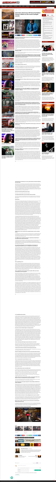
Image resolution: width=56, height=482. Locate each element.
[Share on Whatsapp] (30, 35)
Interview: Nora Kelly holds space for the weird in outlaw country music (47, 54)
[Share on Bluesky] (37, 35)
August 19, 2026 (44, 76)
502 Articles (30, 448)
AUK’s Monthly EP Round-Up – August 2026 (7, 115)
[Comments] (52, 15)
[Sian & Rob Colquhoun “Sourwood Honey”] (8, 103)
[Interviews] (48, 48)
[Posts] (44, 15)
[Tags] (48, 15)
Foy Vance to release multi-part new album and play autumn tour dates (7, 96)
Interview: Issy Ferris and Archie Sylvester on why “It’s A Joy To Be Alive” (48, 74)
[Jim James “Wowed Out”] (8, 85)
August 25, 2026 (8, 88)
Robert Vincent (32, 437)
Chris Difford (22, 437)
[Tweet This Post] (18, 35)
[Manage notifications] (54, 480)
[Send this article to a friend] (25, 35)
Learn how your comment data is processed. (31, 472)
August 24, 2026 (44, 56)
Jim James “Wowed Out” (6, 87)
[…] (52, 99)
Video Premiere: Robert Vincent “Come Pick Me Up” (37, 431)
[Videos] (48, 127)
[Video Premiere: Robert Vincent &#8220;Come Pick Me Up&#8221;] (37, 428)
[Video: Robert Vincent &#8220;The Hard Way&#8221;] (28, 428)
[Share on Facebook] (16, 35)
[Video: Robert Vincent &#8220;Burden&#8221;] (19, 428)
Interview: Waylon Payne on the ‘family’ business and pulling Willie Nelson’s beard (48, 93)
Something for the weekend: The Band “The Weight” (48, 153)
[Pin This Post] (23, 35)
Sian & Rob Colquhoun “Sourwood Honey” (6, 105)
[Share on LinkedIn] (21, 35)
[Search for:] (50, 7)
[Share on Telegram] (35, 35)
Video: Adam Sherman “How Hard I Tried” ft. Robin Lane (47, 134)
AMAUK (18, 437)
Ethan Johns (26, 437)
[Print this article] (28, 35)
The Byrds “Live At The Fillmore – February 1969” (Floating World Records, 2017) (48, 115)
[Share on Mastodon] (32, 35)
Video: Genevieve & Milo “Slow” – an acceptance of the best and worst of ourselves (47, 33)
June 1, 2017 (44, 117)
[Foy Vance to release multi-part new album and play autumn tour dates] (8, 94)
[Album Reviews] (48, 108)
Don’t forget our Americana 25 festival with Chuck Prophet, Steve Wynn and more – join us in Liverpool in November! (8, 77)
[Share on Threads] (39, 35)
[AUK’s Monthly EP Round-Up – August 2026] (8, 113)
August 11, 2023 (44, 154)
